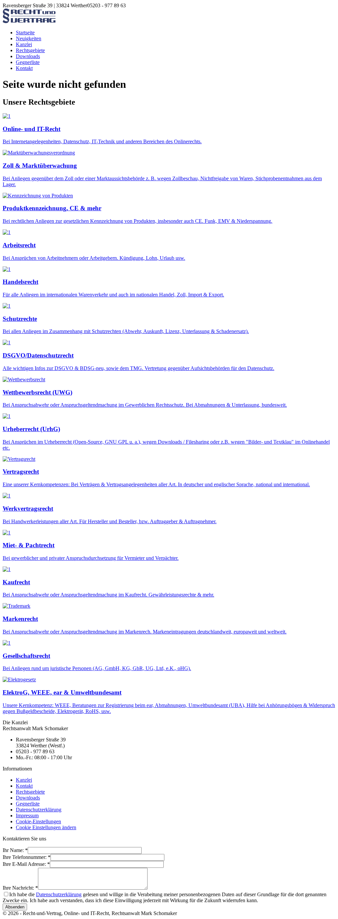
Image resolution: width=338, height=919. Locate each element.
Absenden (14, 906)
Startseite (25, 32)
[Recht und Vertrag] (29, 21)
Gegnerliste (28, 62)
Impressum (27, 815)
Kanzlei (24, 44)
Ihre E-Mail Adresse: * (26, 864)
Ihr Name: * (15, 850)
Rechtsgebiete (30, 50)
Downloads (28, 56)
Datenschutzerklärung (38, 809)
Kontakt (24, 68)
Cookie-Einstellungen (38, 821)
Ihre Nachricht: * (20, 888)
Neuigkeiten (28, 38)
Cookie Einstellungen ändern (46, 827)
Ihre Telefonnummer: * (27, 857)
